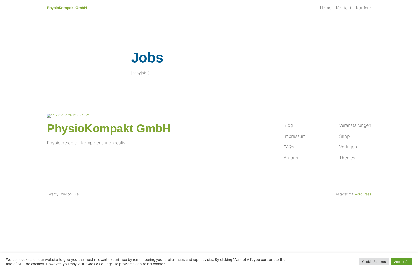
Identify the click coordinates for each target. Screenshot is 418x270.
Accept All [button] (401, 261)
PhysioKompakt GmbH (67, 7)
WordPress (362, 194)
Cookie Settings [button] (374, 261)
